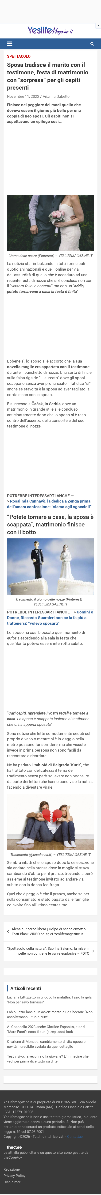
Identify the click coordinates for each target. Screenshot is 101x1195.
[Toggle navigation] (10, 43)
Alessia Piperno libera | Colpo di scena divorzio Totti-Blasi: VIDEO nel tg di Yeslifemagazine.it (49, 931)
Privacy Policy (14, 1176)
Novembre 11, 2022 (23, 96)
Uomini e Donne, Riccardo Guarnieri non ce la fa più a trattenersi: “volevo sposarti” (50, 618)
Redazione (12, 1169)
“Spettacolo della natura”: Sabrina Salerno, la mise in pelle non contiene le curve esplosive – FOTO (48, 951)
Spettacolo (19, 56)
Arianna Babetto (56, 96)
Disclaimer (12, 1182)
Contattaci (75, 1136)
